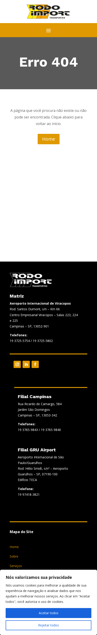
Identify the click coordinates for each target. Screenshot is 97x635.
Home (48, 139)
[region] (48, 602)
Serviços (16, 566)
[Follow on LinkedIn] (26, 364)
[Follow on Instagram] (17, 364)
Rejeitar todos (48, 625)
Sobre (14, 556)
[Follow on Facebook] (35, 364)
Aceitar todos (48, 613)
